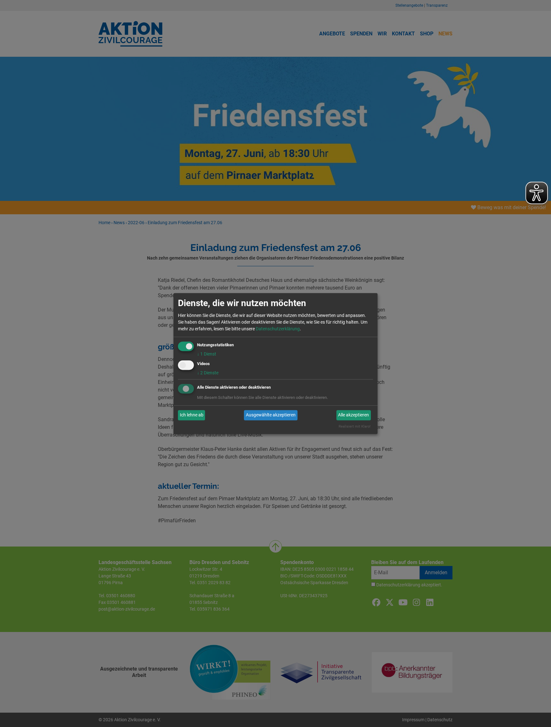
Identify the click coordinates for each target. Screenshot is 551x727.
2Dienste (207, 372)
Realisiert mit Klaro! (355, 426)
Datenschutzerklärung (278, 328)
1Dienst (206, 353)
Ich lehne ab (191, 415)
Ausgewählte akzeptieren (271, 415)
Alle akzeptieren (353, 415)
